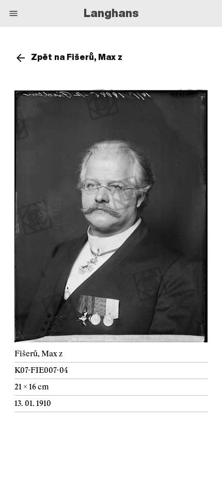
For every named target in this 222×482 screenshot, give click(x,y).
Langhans (111, 13)
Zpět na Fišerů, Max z (76, 57)
